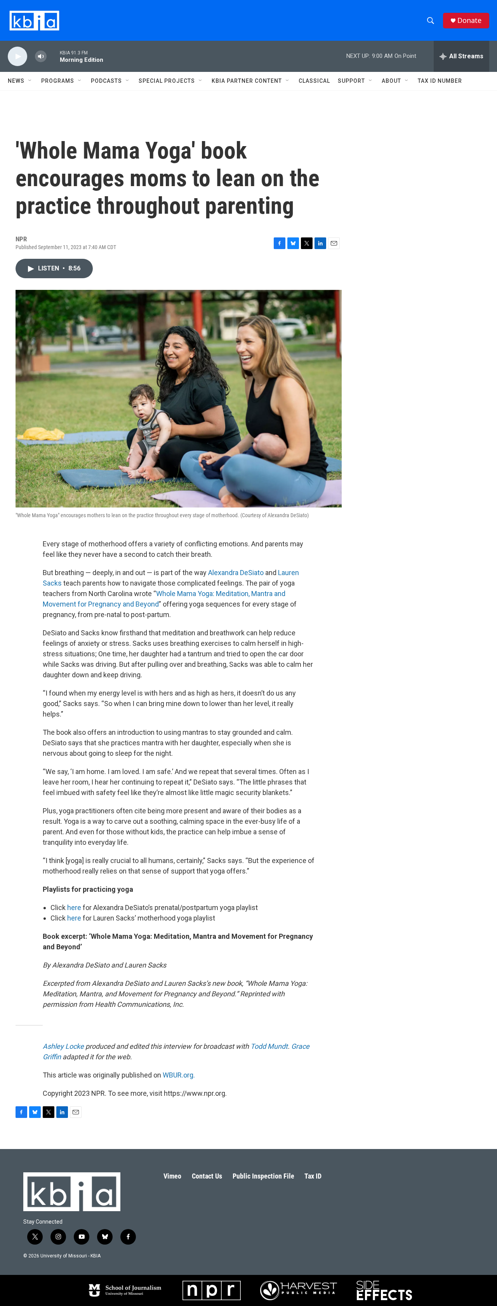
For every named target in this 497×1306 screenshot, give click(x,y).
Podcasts (106, 81)
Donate (469, 20)
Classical (314, 81)
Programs (57, 81)
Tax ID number (440, 81)
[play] (17, 56)
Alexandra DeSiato (236, 572)
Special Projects (167, 81)
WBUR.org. (179, 1075)
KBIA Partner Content (247, 81)
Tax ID (312, 1176)
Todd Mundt (269, 1046)
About (391, 81)
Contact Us (207, 1176)
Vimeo (172, 1176)
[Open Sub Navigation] (30, 81)
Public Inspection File (263, 1176)
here (74, 907)
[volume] (40, 56)
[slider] (53, 56)
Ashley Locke (63, 1046)
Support (351, 81)
